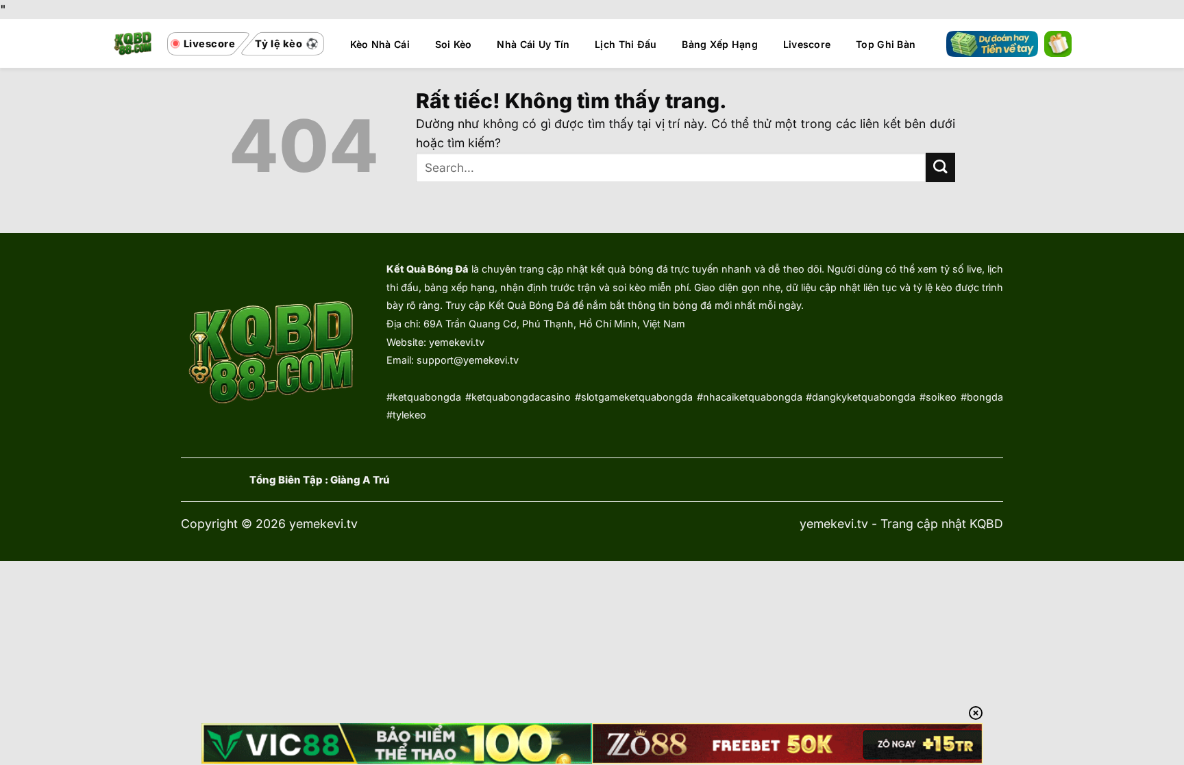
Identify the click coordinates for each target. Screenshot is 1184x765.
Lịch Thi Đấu (625, 44)
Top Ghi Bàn (885, 44)
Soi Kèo (453, 44)
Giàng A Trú (360, 480)
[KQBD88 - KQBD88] (133, 43)
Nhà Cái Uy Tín (533, 44)
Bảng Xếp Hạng (720, 44)
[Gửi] (940, 167)
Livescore (807, 44)
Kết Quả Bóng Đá (427, 269)
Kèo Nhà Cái (380, 44)
